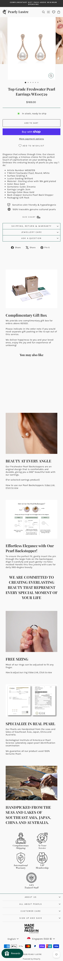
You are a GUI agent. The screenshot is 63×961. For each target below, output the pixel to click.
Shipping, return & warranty (31, 226)
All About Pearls (30, 904)
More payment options (31, 138)
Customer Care (31, 911)
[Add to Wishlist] (21, 364)
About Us (31, 897)
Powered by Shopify (31, 959)
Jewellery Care (31, 232)
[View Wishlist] (53, 11)
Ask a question (31, 238)
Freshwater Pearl (25, 173)
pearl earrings (10, 157)
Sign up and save (30, 918)
